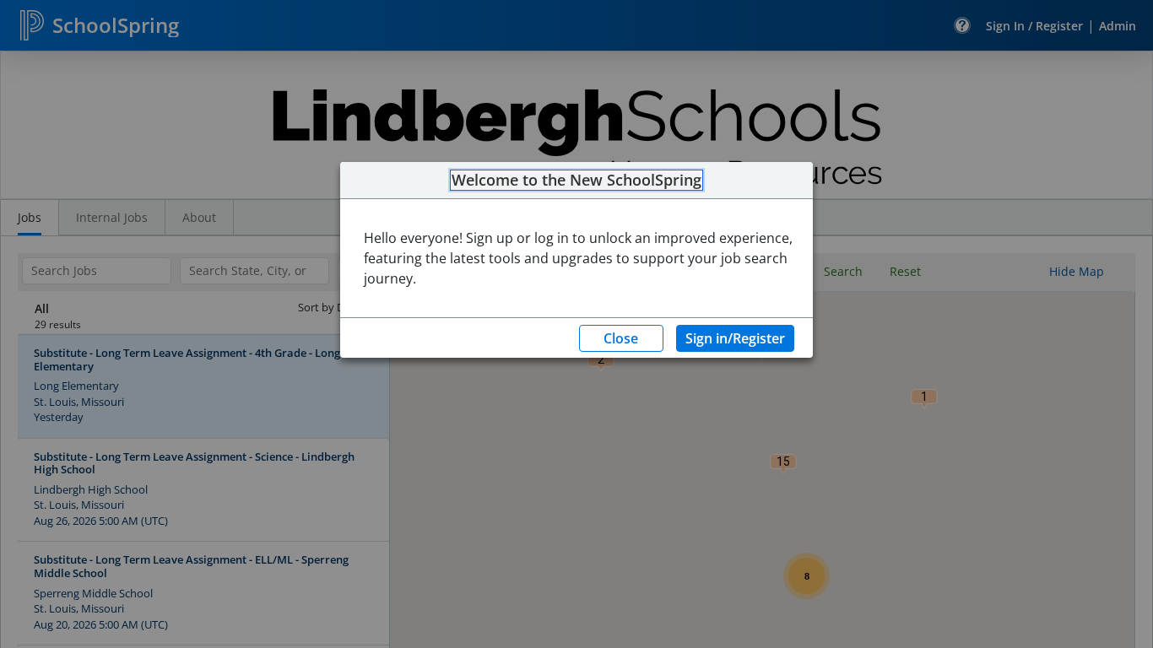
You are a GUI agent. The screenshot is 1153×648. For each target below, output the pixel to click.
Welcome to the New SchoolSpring (576, 180)
